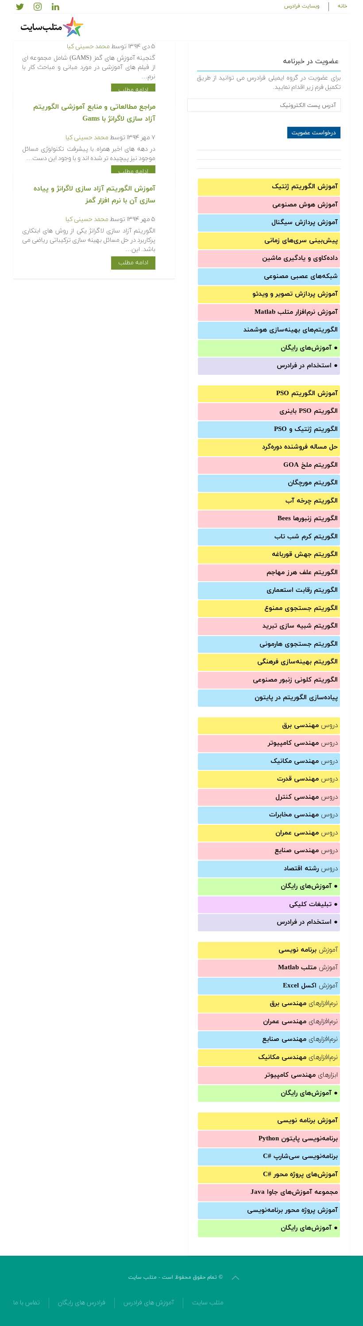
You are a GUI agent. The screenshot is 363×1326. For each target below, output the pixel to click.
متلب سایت (208, 1303)
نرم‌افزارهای (304, 1003)
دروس (310, 725)
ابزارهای (301, 1075)
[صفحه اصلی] (53, 27)
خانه (343, 6)
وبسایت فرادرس (302, 6)
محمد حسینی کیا (88, 46)
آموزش (308, 950)
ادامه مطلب (133, 90)
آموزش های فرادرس (149, 1303)
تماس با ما (26, 1303)
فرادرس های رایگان (81, 1303)
